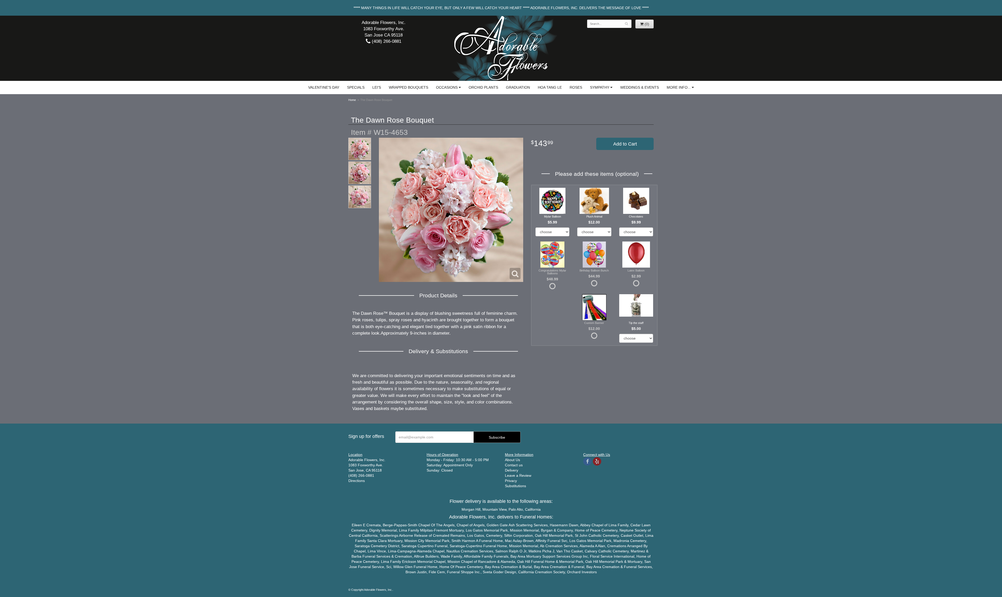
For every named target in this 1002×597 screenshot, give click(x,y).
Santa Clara (377, 541)
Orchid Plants (483, 87)
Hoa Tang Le (550, 87)
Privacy (511, 481)
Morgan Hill (471, 509)
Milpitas (426, 530)
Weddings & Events (639, 87)
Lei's (376, 87)
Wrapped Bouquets (408, 87)
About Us (512, 460)
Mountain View (494, 509)
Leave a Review (518, 475)
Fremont (441, 530)
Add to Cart (625, 144)
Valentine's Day (323, 87)
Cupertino (426, 546)
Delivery (511, 470)
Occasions (447, 87)
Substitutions (515, 486)
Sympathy (599, 87)
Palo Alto (516, 509)
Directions (356, 481)
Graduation (518, 87)
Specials (356, 87)
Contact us (514, 465)
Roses (576, 87)
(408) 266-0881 (386, 41)
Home (352, 99)
